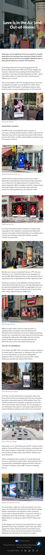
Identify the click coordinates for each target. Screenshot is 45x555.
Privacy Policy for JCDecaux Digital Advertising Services (22, 545)
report (4, 529)
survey (29, 67)
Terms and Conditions (24, 547)
